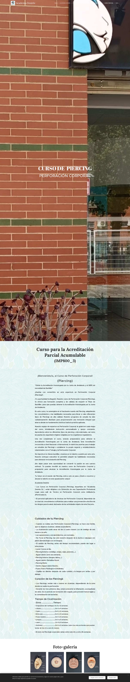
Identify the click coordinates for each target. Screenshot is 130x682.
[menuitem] (56, 3)
